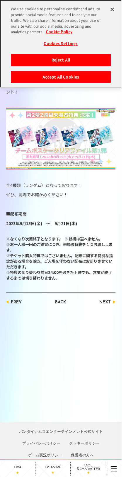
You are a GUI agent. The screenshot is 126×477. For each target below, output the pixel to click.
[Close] (112, 9)
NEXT (105, 302)
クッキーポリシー (84, 443)
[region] (61, 44)
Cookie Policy (59, 31)
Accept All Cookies (60, 77)
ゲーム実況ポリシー (45, 455)
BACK (60, 302)
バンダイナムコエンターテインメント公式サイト (61, 431)
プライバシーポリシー (41, 443)
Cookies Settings (61, 43)
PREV (16, 302)
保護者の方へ (82, 455)
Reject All (61, 60)
